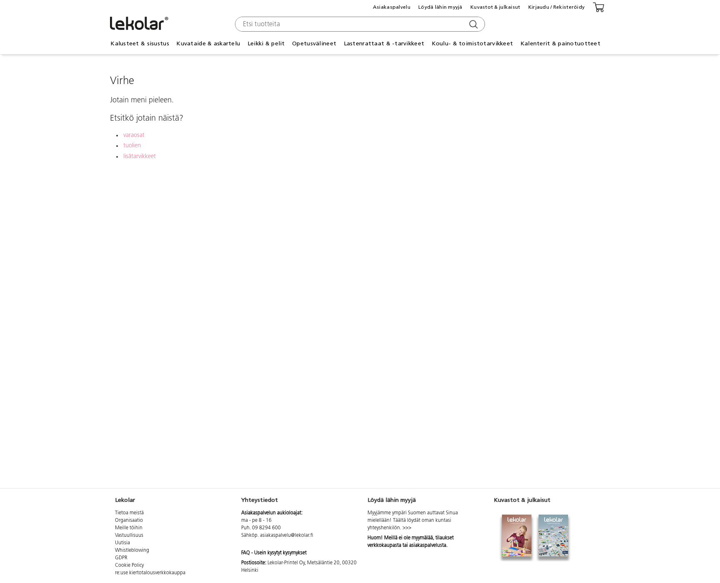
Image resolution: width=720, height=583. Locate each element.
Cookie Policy (129, 565)
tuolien (132, 146)
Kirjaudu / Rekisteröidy (556, 7)
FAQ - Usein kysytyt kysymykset (274, 553)
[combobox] (358, 24)
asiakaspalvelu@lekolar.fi (286, 535)
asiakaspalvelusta (427, 545)
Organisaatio (129, 520)
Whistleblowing (132, 550)
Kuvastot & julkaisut (495, 7)
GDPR (121, 558)
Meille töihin (128, 528)
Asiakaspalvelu (391, 7)
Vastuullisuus (129, 535)
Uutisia (122, 543)
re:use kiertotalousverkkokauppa (150, 573)
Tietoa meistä (129, 513)
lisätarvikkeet (139, 157)
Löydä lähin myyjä (440, 7)
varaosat (134, 135)
